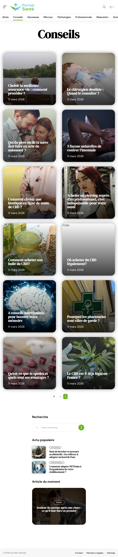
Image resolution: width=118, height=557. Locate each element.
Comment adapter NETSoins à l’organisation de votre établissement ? (65, 469)
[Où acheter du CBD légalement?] (88, 249)
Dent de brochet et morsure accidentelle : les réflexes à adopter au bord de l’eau (64, 454)
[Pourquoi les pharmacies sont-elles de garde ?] (88, 306)
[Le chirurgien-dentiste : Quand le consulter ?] (88, 79)
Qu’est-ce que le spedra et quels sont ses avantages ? (28, 375)
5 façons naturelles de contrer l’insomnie (84, 148)
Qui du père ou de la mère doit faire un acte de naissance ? (28, 146)
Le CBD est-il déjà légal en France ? (87, 375)
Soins (59, 502)
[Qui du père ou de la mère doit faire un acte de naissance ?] (29, 136)
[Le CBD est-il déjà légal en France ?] (88, 363)
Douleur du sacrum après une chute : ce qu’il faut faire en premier (59, 509)
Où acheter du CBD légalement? (81, 261)
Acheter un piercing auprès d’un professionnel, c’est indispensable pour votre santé (88, 201)
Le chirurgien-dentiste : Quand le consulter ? (85, 91)
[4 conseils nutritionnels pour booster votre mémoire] (29, 306)
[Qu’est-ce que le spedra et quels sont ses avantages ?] (29, 363)
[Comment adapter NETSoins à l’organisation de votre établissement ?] (39, 467)
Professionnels (57, 462)
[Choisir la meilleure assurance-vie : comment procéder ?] (29, 79)
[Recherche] (104, 7)
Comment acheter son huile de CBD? (25, 261)
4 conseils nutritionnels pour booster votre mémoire (26, 316)
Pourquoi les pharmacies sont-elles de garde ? (86, 318)
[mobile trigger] (5, 7)
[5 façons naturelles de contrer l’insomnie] (88, 136)
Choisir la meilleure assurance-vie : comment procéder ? (27, 89)
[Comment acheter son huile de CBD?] (29, 249)
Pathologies (55, 447)
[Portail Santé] (22, 7)
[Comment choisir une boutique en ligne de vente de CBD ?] (29, 193)
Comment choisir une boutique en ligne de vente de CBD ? (28, 203)
